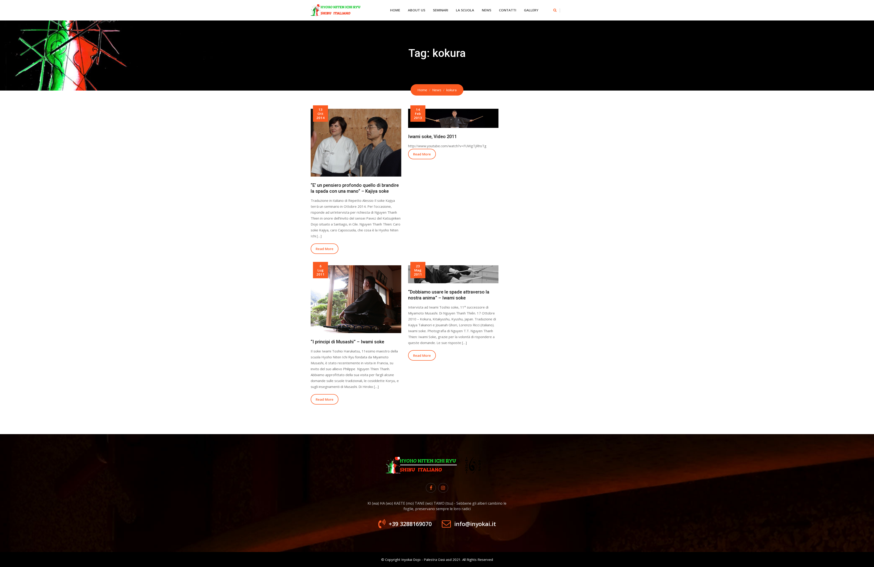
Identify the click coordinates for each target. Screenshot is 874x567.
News (486, 10)
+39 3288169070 (410, 524)
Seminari (440, 10)
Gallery (531, 10)
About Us (416, 10)
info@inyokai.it (475, 524)
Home (395, 10)
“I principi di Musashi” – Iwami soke (347, 341)
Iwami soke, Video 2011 (432, 136)
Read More (324, 248)
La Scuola (465, 10)
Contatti (507, 10)
